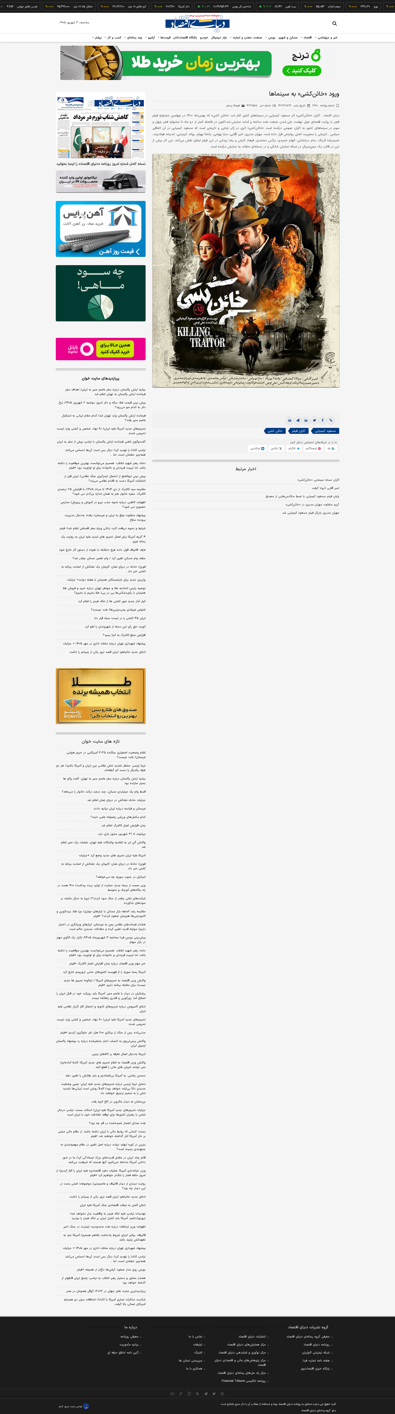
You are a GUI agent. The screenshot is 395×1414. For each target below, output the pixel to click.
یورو (340, 7)
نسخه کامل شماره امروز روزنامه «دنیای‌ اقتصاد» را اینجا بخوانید (101, 164)
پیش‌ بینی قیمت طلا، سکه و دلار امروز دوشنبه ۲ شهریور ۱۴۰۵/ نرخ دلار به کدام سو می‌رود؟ (102, 405)
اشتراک (198, 1352)
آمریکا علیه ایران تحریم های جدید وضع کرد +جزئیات (112, 855)
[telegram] (298, 420)
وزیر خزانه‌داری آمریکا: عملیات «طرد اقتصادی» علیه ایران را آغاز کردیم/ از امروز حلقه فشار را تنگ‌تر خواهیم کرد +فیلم (101, 1173)
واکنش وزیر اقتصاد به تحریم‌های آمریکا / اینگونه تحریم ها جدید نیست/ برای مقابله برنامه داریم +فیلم (105, 982)
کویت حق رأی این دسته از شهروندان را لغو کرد (115, 626)
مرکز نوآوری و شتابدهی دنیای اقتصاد (242, 1352)
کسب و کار (113, 37)
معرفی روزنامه (129, 1336)
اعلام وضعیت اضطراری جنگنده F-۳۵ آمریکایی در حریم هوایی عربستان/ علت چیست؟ (106, 755)
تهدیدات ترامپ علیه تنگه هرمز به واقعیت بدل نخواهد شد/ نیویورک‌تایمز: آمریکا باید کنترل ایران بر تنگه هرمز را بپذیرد (108, 1216)
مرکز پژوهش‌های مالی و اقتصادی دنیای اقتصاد (240, 1362)
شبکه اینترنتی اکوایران (316, 1352)
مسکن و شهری (288, 37)
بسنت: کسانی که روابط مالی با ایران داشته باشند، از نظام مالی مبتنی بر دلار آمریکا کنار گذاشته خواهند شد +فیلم (102, 1134)
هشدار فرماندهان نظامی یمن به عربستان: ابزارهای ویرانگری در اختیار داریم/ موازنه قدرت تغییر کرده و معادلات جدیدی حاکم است (102, 926)
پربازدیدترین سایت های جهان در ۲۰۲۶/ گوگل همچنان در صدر (106, 1291)
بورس (271, 37)
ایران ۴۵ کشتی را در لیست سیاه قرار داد (120, 618)
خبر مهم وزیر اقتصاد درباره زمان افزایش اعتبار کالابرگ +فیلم (107, 963)
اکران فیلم (298, 431)
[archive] (172, 1393)
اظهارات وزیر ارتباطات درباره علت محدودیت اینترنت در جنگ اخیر (104, 1227)
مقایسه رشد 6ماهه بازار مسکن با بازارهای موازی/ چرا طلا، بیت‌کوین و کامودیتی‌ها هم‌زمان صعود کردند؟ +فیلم (101, 913)
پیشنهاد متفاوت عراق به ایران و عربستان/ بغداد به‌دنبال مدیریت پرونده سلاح (105, 517)
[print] (289, 420)
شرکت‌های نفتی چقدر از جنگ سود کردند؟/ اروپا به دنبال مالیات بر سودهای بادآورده (103, 900)
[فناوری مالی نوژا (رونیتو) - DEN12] (101, 696)
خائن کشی (275, 431)
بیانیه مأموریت (129, 1344)
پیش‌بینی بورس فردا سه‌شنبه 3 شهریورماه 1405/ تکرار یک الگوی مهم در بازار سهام (101, 939)
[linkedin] (306, 420)
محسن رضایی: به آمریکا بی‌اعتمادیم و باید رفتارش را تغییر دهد (105, 1075)
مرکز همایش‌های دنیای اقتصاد (246, 1344)
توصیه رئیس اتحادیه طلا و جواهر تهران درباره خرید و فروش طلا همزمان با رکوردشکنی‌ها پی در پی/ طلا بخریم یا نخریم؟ (104, 590)
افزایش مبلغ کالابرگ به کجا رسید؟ (124, 635)
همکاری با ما (194, 1368)
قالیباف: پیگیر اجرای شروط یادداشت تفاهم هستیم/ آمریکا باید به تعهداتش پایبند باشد (104, 1237)
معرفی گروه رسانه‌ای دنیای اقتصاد (308, 1336)
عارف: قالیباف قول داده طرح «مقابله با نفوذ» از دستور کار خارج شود (102, 550)
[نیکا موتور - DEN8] (101, 181)
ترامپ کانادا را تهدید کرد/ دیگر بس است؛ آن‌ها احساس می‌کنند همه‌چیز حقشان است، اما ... (105, 452)
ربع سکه (382, 7)
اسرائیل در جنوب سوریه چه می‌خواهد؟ (121, 877)
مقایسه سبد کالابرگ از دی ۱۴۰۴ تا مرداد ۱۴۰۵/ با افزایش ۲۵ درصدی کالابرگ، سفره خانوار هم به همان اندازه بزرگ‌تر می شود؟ (102, 491)
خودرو (204, 37)
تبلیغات (197, 1344)
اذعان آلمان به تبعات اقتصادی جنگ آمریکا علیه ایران (113, 1205)
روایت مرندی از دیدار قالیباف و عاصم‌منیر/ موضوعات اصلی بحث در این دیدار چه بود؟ (103, 1186)
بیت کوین (255, 7)
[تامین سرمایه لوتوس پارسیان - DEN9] (101, 293)
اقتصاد (307, 37)
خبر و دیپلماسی (327, 37)
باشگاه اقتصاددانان (185, 37)
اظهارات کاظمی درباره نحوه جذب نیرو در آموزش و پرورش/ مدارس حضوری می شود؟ (103, 504)
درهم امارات (299, 7)
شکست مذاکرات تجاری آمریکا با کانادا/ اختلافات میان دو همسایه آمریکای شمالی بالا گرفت (105, 1302)
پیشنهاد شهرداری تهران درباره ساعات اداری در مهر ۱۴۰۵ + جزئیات (104, 643)
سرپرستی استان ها (190, 1360)
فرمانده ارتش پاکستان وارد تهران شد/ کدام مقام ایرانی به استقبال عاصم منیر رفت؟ (104, 418)
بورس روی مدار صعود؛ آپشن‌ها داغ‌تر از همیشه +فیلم (111, 1269)
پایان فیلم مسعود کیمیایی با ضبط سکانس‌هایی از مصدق (302, 496)
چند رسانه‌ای (134, 37)
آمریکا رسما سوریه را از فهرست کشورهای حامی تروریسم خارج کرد (104, 972)
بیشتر (98, 37)
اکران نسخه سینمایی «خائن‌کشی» (318, 480)
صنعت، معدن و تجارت (247, 37)
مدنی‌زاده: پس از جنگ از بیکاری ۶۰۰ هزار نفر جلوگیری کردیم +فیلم (103, 1032)
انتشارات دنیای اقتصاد (252, 1336)
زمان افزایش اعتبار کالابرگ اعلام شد (123, 825)
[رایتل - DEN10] (101, 349)
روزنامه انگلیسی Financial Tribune (244, 1381)
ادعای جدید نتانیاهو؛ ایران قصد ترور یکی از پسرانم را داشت (107, 652)
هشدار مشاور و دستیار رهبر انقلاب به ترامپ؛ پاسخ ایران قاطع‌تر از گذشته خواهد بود (104, 1280)
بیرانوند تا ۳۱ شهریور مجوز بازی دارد (122, 834)
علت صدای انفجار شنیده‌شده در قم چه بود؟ (117, 1123)
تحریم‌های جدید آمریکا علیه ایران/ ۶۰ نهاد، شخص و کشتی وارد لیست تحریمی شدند (101, 431)
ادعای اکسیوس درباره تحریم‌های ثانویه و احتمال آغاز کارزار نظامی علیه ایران (102, 1009)
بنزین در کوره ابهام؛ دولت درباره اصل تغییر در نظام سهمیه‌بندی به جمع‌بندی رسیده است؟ (103, 1147)
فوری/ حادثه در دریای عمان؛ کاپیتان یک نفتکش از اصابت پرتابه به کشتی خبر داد (103, 569)
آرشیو (151, 37)
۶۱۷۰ (323, 106)
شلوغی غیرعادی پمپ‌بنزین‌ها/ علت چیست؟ (118, 610)
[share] (189, 1393)
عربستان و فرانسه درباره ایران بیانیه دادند (119, 808)
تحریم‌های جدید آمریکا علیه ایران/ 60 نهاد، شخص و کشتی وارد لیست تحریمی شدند (101, 1022)
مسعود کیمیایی (325, 431)
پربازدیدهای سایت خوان (100, 378)
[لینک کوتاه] (330, 420)
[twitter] (314, 420)
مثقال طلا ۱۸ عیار (47, 7)
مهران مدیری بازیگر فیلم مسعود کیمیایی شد (310, 513)
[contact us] (181, 1393)
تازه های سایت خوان (101, 741)
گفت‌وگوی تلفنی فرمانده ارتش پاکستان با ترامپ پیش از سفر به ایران (101, 442)
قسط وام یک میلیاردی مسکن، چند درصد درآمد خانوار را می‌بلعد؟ (104, 792)
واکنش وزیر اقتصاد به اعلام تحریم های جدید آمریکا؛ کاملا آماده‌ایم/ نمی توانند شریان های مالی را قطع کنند (103, 1065)
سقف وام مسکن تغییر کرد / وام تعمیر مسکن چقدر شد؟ (109, 558)
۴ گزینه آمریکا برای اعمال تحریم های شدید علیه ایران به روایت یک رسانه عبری (103, 539)
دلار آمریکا (148, 7)
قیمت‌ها (165, 37)
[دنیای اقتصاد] (197, 23)
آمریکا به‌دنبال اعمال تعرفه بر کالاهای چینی (119, 1054)
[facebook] (322, 420)
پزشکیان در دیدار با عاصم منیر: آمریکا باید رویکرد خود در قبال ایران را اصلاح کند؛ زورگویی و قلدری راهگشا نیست (101, 995)
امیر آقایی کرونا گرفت (325, 488)
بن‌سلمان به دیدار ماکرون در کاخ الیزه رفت (118, 1101)
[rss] (197, 1393)
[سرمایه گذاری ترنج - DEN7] (197, 63)
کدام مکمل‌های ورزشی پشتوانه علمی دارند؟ (118, 817)
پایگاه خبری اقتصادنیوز (315, 1368)
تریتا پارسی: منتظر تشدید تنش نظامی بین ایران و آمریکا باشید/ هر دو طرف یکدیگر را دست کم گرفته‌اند (101, 768)
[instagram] (222, 1393)
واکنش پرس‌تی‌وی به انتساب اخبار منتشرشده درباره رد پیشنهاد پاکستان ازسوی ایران (101, 1043)
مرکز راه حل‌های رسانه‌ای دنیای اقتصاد (242, 1373)
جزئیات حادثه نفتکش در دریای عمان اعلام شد (116, 800)
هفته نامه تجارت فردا (316, 1360)
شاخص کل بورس (206, 7)
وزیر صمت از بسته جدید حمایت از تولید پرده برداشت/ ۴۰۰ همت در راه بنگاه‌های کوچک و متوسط (101, 887)
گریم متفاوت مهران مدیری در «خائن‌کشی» (312, 504)
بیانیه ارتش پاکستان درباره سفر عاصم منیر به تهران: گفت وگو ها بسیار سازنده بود (104, 781)
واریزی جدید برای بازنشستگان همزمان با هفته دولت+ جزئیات (106, 580)
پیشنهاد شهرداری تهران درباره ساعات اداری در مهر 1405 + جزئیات (104, 1248)
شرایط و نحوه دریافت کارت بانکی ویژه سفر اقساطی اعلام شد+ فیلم (103, 528)
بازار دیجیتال (219, 37)
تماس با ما (195, 1336)
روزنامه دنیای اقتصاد (317, 1344)
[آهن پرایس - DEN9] (101, 229)
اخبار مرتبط (245, 469)
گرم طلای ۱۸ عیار (102, 7)
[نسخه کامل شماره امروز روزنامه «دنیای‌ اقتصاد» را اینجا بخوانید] (101, 125)
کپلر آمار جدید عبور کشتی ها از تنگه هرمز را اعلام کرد (112, 601)
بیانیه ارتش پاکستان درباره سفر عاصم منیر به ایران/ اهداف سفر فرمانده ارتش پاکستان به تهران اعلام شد (105, 392)
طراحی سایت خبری (73, 1406)
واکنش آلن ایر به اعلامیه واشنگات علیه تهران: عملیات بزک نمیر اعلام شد (103, 844)
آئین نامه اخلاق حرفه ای (123, 1352)
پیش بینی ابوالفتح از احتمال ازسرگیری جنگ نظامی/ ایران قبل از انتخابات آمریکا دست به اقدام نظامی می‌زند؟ (105, 478)
